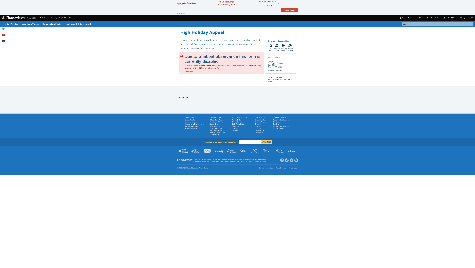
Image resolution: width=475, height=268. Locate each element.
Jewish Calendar (237, 122)
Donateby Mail (290, 49)
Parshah (258, 128)
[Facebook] (282, 160)
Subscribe (235, 126)
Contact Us (293, 168)
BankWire (271, 49)
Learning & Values (30, 24)
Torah (237, 161)
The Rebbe (277, 122)
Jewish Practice (11, 24)
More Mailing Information (275, 70)
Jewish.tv (207, 151)
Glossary (235, 130)
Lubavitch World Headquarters (257, 159)
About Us (270, 168)
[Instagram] (296, 160)
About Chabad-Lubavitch (281, 120)
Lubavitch (220, 159)
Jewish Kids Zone (216, 128)
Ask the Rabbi (424, 18)
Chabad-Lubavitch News (281, 126)
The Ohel (276, 124)
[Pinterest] (291, 160)
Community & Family (52, 24)
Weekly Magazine (191, 128)
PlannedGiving (284, 49)
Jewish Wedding (260, 122)
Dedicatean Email (277, 49)
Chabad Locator (278, 128)
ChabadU (219, 151)
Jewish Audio (259, 132)
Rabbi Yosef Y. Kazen (222, 161)
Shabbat (258, 124)
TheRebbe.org (215, 134)
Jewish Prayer (260, 130)
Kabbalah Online (216, 130)
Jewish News (214, 124)
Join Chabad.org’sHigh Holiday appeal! (228, 3)
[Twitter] (287, 160)
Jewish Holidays (260, 120)
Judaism (242, 161)
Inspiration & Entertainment (78, 24)
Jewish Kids (291, 151)
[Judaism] (13, 18)
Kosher (257, 126)
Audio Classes (231, 151)
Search (234, 128)
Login (404, 18)
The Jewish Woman (217, 122)
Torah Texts (267, 151)
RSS (233, 132)
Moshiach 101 (215, 126)
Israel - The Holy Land (217, 132)
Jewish (250, 161)
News (243, 151)
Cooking (255, 151)
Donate (455, 18)
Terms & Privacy (281, 168)
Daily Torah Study (238, 124)
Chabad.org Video (216, 120)
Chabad (214, 159)
